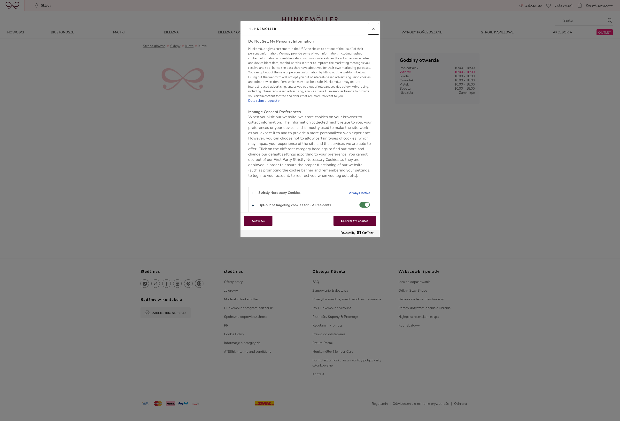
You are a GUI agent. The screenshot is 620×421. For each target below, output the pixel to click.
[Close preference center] (373, 28)
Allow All (258, 221)
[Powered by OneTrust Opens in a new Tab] (359, 233)
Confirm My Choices (354, 221)
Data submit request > (264, 101)
